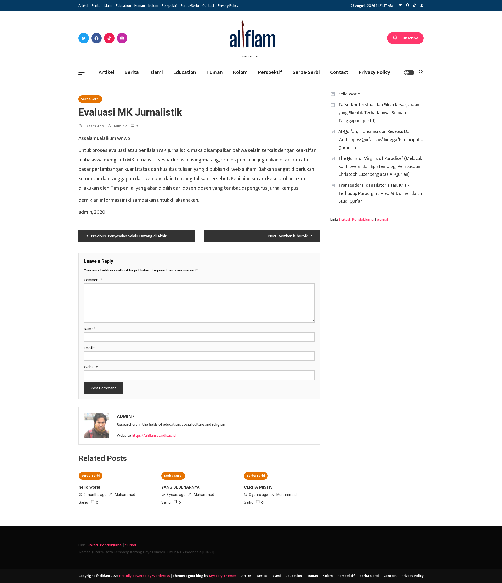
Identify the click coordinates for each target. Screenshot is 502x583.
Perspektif (169, 6)
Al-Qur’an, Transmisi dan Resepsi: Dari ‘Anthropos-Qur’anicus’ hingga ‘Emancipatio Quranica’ (380, 139)
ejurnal (382, 219)
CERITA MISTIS (258, 487)
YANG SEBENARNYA (180, 487)
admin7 (120, 126)
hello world (89, 487)
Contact (208, 6)
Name (89, 328)
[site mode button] (409, 72)
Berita (96, 6)
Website (91, 367)
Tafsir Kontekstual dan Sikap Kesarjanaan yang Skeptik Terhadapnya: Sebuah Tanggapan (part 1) (378, 113)
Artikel (83, 6)
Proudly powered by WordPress (145, 576)
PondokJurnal (363, 219)
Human (139, 6)
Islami (108, 6)
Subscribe (409, 38)
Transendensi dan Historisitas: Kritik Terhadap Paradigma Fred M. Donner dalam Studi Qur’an (381, 193)
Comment (93, 280)
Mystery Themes (223, 576)
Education (123, 6)
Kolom (153, 6)
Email (89, 348)
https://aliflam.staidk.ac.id (154, 435)
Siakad (344, 219)
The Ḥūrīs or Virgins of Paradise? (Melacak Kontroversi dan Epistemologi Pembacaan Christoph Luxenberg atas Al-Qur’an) (380, 166)
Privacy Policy (228, 6)
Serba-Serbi (189, 6)
